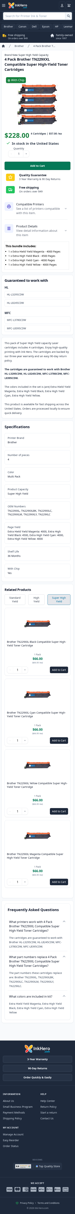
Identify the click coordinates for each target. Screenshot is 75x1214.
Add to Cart (50, 166)
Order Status (11, 1146)
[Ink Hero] (17, 5)
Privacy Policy (27, 1203)
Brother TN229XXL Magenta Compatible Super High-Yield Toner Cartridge (35, 855)
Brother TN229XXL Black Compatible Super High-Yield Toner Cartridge (36, 643)
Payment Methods (14, 1112)
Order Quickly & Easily (37, 1077)
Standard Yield (15, 599)
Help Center (47, 1101)
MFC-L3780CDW (16, 320)
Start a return (48, 1112)
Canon (22, 26)
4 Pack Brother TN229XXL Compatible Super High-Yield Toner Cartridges (44, 46)
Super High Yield (59, 599)
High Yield (36, 599)
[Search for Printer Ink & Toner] (68, 16)
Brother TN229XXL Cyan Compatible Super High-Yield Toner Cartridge (36, 714)
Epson (46, 26)
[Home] (3, 46)
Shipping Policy (12, 1118)
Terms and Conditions (49, 1203)
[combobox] (37, 16)
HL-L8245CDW (15, 303)
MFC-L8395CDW (16, 328)
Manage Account (13, 1134)
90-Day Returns (37, 1068)
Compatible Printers (30, 204)
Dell (34, 26)
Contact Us (47, 1118)
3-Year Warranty (37, 1059)
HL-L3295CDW (15, 294)
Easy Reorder (11, 1140)
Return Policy (48, 1106)
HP (56, 26)
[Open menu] (3, 5)
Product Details (27, 226)
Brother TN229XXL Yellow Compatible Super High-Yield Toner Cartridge (37, 785)
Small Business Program (18, 1106)
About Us (8, 1101)
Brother (8, 26)
